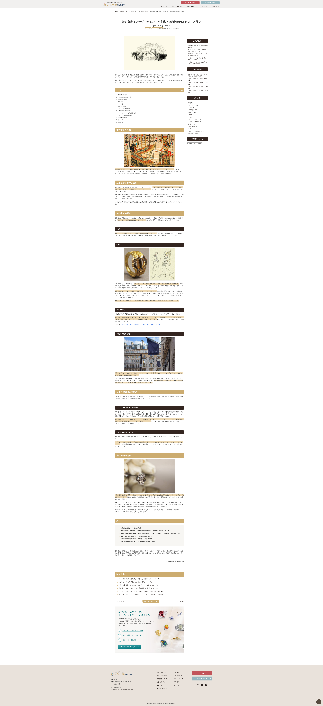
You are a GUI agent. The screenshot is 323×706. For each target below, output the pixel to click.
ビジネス (190, 124)
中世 (122, 104)
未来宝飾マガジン (192, 6)
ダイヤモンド (169, 28)
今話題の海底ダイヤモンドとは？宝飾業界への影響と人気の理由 (138, 588)
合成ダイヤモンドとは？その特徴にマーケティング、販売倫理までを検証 (141, 594)
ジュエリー (148, 28)
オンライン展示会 (177, 6)
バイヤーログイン (190, 3)
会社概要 (176, 672)
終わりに (120, 120)
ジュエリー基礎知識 (157, 28)
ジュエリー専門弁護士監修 (195, 131)
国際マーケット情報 (193, 133)
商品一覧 (159, 685)
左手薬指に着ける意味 (124, 97)
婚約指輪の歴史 (122, 99)
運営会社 (204, 6)
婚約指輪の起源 (122, 94)
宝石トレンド (192, 105)
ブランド (191, 117)
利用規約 (176, 682)
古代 (122, 102)
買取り (190, 114)
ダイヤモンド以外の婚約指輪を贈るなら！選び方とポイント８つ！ (139, 579)
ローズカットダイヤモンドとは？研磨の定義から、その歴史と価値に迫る (141, 591)
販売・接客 (192, 126)
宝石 (189, 103)
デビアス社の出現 (125, 108)
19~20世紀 (123, 106)
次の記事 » (180, 601)
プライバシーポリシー (180, 679)
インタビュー (191, 128)
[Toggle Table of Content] (182, 90)
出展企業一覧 (161, 682)
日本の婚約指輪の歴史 (124, 110)
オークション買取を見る (129, 647)
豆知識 (190, 107)
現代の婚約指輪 (122, 117)
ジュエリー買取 (162, 6)
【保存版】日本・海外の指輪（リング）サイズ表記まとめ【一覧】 (139, 585)
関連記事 (120, 122)
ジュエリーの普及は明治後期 (128, 113)
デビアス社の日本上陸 (126, 115)
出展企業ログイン (210, 3)
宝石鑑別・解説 (193, 110)
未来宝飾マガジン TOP (151, 601)
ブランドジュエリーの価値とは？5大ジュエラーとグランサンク (141, 324)
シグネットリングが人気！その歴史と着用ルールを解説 (135, 582)
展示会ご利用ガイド (163, 688)
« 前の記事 (120, 601)
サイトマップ (178, 685)
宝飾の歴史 (176, 28)
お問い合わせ (215, 6)
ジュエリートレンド (194, 119)
